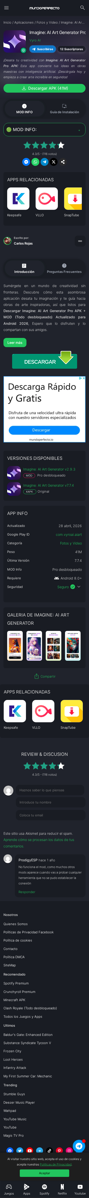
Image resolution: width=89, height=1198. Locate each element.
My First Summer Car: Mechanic (27, 1076)
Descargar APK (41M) (44, 88)
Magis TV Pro (13, 1135)
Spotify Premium (16, 983)
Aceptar (44, 1173)
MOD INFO (24, 108)
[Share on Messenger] (26, 162)
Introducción (24, 268)
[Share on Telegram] (44, 162)
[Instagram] (69, 1150)
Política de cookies (17, 940)
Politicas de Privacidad (55, 1164)
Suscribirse (45, 49)
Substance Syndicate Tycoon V (27, 1043)
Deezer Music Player (19, 1102)
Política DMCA (14, 957)
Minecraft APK (14, 1000)
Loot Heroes (13, 1059)
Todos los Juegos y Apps (22, 1016)
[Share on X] (54, 162)
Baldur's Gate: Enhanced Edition (28, 1035)
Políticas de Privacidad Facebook (28, 932)
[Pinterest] (59, 1150)
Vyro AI (35, 40)
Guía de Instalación (64, 108)
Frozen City (12, 1051)
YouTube (10, 1127)
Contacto (10, 949)
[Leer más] (44, 342)
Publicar (73, 825)
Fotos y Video (71, 543)
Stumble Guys (14, 1094)
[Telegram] (39, 1150)
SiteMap (9, 965)
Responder (27, 892)
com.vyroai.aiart (69, 534)
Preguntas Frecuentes (64, 268)
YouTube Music (14, 1119)
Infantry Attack (14, 1068)
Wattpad (9, 1111)
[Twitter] (19, 1150)
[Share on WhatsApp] (35, 162)
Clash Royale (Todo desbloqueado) (30, 1008)
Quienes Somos (15, 924)
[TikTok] (49, 1150)
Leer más (14, 342)
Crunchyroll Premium (19, 992)
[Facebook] (9, 1150)
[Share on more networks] (63, 162)
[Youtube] (29, 1150)
